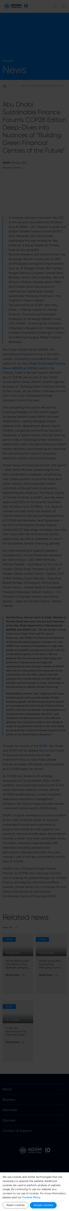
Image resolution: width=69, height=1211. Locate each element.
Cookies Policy (31, 1197)
